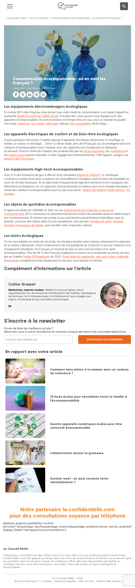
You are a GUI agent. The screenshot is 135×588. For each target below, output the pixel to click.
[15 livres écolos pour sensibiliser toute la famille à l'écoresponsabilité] (25, 398)
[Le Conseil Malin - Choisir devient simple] (67, 6)
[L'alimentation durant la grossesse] (25, 453)
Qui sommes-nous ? (26, 581)
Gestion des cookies (109, 581)
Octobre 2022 (19, 88)
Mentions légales (65, 581)
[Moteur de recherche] (124, 6)
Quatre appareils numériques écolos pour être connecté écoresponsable (86, 426)
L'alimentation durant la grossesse (77, 453)
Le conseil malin (17, 18)
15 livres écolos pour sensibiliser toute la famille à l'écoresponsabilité (88, 398)
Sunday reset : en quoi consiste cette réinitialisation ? (79, 480)
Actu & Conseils (38, 18)
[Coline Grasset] (113, 307)
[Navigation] (22, 6)
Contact (47, 581)
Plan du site (86, 581)
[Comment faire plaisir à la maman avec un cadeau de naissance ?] (25, 371)
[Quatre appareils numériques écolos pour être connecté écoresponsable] (25, 426)
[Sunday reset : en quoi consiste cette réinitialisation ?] (25, 480)
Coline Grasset (22, 284)
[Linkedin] (9, 306)
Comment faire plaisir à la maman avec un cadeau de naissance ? (89, 371)
